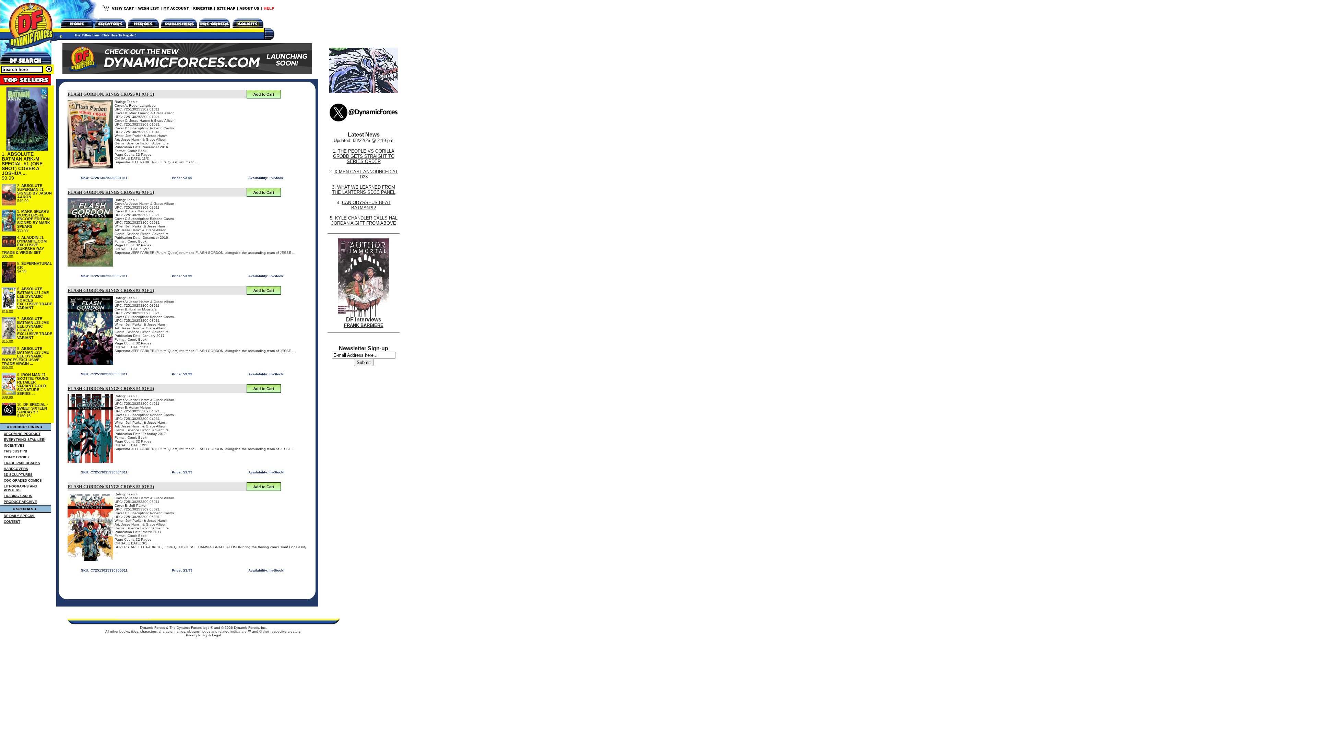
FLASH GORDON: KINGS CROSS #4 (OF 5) (111, 388)
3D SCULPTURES (18, 475)
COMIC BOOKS (16, 457)
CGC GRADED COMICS (23, 480)
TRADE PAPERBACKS (22, 463)
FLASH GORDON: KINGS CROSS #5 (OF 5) (111, 486)
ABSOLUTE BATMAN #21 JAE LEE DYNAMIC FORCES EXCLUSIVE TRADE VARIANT (34, 298)
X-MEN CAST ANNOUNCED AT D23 (366, 174)
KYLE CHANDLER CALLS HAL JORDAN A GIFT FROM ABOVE (364, 220)
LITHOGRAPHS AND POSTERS (20, 488)
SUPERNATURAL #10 (34, 265)
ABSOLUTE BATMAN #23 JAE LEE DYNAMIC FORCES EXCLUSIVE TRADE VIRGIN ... (25, 356)
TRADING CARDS (18, 496)
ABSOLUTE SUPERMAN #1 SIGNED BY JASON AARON (34, 191)
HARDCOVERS (16, 469)
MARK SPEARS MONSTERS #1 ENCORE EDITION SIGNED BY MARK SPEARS (33, 218)
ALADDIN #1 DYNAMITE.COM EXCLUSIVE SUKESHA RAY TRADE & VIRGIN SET (24, 245)
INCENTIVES (14, 445)
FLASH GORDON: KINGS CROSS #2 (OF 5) (111, 192)
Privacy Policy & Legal (203, 635)
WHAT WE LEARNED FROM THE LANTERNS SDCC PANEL (363, 190)
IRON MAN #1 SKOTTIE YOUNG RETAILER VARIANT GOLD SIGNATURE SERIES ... (33, 384)
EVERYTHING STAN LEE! (24, 440)
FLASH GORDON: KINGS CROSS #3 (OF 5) (111, 290)
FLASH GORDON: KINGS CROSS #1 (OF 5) (111, 94)
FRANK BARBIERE (363, 325)
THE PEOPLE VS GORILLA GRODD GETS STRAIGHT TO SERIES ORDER (364, 156)
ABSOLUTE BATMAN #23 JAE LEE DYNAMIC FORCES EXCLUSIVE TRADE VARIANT (34, 328)
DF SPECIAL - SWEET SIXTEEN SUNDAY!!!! (32, 408)
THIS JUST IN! (15, 451)
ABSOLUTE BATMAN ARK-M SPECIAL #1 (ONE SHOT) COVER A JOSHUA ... (22, 163)
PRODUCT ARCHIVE (20, 502)
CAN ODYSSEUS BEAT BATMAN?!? (366, 205)
